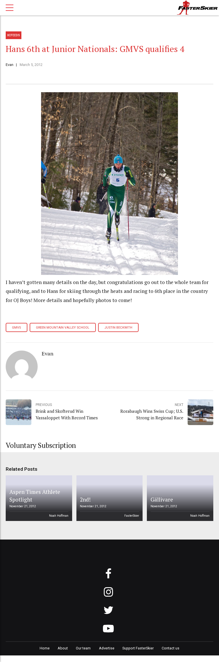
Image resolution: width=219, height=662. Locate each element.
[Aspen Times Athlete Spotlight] (38, 498)
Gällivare (162, 499)
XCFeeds (13, 35)
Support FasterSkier (138, 648)
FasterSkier (131, 515)
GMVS (16, 327)
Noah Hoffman (58, 515)
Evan (9, 65)
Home (45, 648)
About (63, 648)
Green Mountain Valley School (62, 327)
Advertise (106, 648)
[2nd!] (108, 498)
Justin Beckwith (118, 327)
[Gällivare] (179, 498)
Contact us (170, 648)
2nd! (85, 499)
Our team (83, 648)
